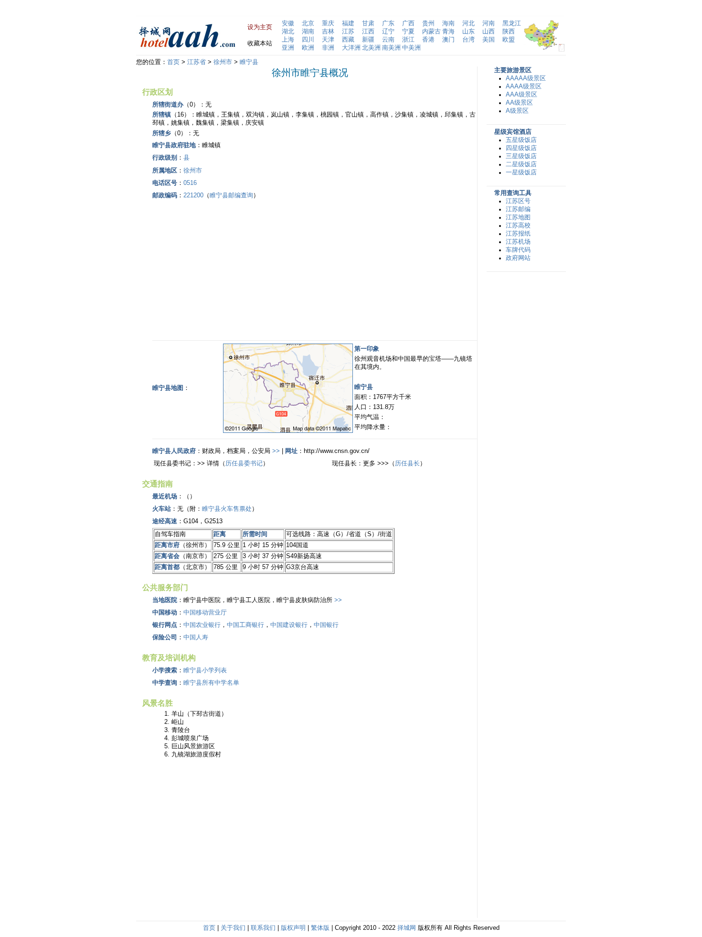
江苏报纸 (518, 233)
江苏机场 (518, 241)
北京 (308, 23)
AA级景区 (519, 102)
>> (276, 451)
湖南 (308, 31)
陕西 (508, 31)
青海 (448, 31)
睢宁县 (249, 62)
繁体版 (320, 928)
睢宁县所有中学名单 (211, 682)
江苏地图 (518, 217)
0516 (190, 183)
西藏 (348, 39)
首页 (173, 62)
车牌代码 (518, 250)
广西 (408, 23)
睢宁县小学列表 (205, 670)
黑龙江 (511, 23)
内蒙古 (431, 31)
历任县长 (407, 463)
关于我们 (233, 928)
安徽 (288, 23)
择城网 (406, 928)
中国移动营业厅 (205, 612)
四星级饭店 (521, 148)
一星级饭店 (521, 172)
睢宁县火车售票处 (227, 509)
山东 (468, 31)
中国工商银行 (245, 625)
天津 (328, 39)
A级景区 (517, 111)
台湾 (468, 39)
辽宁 (388, 31)
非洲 (328, 47)
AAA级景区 (521, 94)
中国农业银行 (202, 625)
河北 (468, 23)
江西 (368, 31)
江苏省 (196, 62)
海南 (448, 23)
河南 (488, 23)
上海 (288, 39)
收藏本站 (259, 43)
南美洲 (391, 47)
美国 (488, 39)
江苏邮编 (518, 209)
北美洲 (371, 47)
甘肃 (368, 23)
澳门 (448, 39)
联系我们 (263, 928)
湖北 (288, 31)
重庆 (328, 23)
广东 (388, 23)
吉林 (328, 31)
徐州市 (222, 62)
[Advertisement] (232, 268)
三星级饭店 (521, 156)
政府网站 (518, 258)
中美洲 (411, 47)
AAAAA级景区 (526, 78)
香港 (428, 39)
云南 (388, 39)
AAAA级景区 (524, 86)
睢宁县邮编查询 (231, 195)
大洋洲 (351, 47)
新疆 (368, 39)
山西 (488, 31)
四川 (308, 39)
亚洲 (288, 47)
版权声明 (293, 928)
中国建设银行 (289, 625)
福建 (348, 23)
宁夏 (408, 31)
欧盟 (508, 39)
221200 (193, 195)
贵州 (428, 23)
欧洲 (308, 47)
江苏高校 (518, 225)
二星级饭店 (521, 164)
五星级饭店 (521, 140)
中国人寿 (195, 637)
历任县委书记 (244, 463)
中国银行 (326, 625)
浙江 (408, 39)
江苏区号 (518, 201)
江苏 (348, 31)
